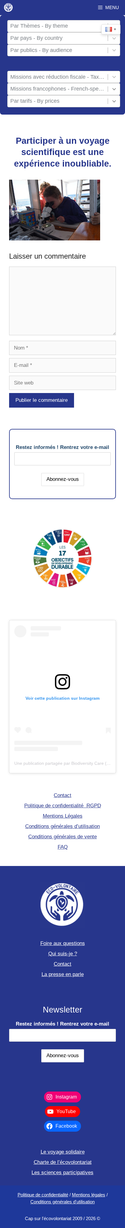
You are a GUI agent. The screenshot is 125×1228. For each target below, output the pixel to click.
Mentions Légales (63, 816)
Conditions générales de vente (62, 837)
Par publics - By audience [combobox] (41, 50)
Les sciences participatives (62, 1172)
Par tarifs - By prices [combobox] (34, 101)
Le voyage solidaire (63, 1152)
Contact (62, 795)
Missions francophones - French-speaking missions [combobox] (57, 89)
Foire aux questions (62, 943)
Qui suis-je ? (62, 954)
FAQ (63, 847)
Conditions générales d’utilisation (62, 826)
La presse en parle (63, 974)
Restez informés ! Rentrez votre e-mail (62, 447)
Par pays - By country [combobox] (36, 38)
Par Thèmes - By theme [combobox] (39, 26)
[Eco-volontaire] (8, 7)
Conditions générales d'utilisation (62, 1201)
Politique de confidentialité (43, 1194)
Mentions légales (88, 1194)
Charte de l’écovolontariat (63, 1162)
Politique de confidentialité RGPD (62, 806)
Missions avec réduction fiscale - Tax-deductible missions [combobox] (57, 77)
